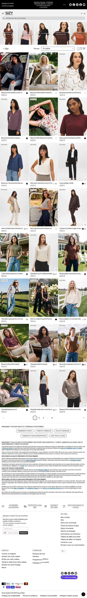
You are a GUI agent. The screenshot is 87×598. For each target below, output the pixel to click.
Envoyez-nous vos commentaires (72, 545)
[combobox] (43, 18)
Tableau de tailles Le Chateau (71, 539)
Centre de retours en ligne (70, 526)
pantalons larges (32, 488)
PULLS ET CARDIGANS (62, 431)
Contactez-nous (66, 542)
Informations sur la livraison (70, 534)
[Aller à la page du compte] (81, 13)
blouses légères (43, 470)
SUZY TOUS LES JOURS (58, 436)
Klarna (4, 568)
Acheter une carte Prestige (11, 565)
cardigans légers (75, 460)
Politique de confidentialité (11, 596)
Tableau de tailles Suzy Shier (70, 537)
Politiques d (41, 563)
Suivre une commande (68, 523)
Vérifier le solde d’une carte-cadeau (14, 562)
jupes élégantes (19, 488)
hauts (22, 466)
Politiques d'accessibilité (48, 596)
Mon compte (65, 517)
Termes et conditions (30, 596)
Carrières (36, 556)
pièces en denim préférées (52, 488)
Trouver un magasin (8, 6)
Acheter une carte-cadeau (11, 556)
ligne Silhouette (31, 460)
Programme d (40, 559)
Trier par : (37, 49)
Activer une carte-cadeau (10, 559)
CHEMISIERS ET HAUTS (25, 431)
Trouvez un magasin (9, 554)
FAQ (62, 520)
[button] (84, 13)
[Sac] (84, 13)
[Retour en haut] (83, 594)
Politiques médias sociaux (69, 596)
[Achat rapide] (27, 89)
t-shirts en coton (7, 448)
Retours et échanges (68, 531)
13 (52, 418)
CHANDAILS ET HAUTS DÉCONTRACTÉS (34, 436)
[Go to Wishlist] (79, 14)
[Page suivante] (83, 418)
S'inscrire (23, 533)
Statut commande (67, 528)
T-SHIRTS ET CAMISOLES (43, 431)
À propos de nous (39, 554)
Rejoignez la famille (8, 3)
